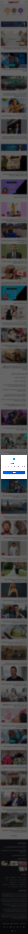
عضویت (14, 472)
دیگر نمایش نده (14, 476)
